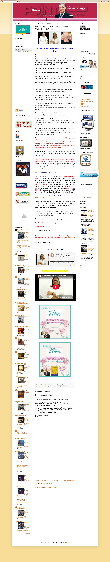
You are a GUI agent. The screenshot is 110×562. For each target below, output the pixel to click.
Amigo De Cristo (21, 499)
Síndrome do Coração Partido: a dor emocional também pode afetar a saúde (23, 433)
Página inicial (55, 480)
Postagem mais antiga (69, 480)
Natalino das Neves (22, 451)
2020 (43, 386)
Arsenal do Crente (21, 415)
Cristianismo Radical (22, 254)
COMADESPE (39, 198)
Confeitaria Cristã (21, 363)
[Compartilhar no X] (61, 385)
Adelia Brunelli (20, 431)
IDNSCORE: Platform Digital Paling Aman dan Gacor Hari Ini (23, 502)
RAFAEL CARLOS (21, 265)
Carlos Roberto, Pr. (87, 99)
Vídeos (61, 19)
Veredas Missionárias (22, 326)
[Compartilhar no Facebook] (63, 385)
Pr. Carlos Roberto (64, 386)
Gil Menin (85, 104)
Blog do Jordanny (21, 352)
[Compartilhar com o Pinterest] (64, 385)
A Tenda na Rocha (21, 277)
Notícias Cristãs (33, 19)
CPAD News (23, 19)
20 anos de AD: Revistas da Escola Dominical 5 (26, 269)
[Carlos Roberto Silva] (80, 78)
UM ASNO (19, 521)
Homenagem (57, 386)
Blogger (67, 542)
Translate (27, 51)
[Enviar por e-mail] (58, 385)
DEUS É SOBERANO (26, 393)
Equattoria (19, 338)
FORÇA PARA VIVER (22, 390)
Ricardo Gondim (21, 464)
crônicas (46, 386)
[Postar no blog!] (59, 385)
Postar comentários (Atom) (45, 483)
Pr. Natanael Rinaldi (22, 245)
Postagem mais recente (41, 480)
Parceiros (42, 19)
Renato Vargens (21, 438)
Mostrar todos (27, 533)
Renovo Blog (20, 315)
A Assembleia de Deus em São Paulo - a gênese (26, 308)
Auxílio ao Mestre (21, 289)
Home (15, 19)
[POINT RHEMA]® (21, 376)
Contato (68, 19)
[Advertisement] (55, 467)
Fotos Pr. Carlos (52, 19)
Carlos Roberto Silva (84, 75)
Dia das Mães (51, 386)
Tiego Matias (86, 106)
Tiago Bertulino (21, 474)
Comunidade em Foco (88, 101)
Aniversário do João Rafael (26, 318)
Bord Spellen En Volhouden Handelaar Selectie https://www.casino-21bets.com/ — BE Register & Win (23, 468)
